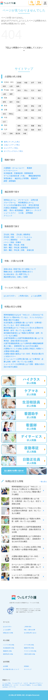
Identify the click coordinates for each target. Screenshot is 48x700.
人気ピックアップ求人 (12, 145)
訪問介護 (34, 200)
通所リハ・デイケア (33, 210)
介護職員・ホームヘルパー (14, 168)
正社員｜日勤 (9, 237)
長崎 (32, 130)
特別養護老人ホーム (26, 203)
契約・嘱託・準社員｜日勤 (14, 250)
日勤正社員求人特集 (29, 654)
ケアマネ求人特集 (29, 644)
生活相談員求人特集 (8, 648)
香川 (25, 126)
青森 (25, 82)
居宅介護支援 (34, 205)
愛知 (32, 106)
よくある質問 (36, 296)
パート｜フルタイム (24, 237)
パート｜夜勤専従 (10, 240)
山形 (11, 86)
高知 (39, 126)
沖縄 (24, 133)
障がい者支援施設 (16, 210)
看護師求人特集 (7, 651)
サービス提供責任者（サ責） (15, 176)
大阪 (19, 110)
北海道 (19, 82)
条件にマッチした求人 (12, 142)
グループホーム (10, 203)
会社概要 (5, 666)
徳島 (19, 126)
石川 (32, 90)
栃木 (11, 102)
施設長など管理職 (22, 178)
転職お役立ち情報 (8, 632)
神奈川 (26, 98)
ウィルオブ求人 (6, 683)
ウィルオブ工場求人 (25, 685)
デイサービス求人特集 (30, 651)
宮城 (39, 82)
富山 (25, 90)
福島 (17, 86)
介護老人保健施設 (10, 208)
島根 (25, 118)
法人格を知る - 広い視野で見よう (16, 274)
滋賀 (32, 110)
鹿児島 (18, 133)
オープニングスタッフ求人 (13, 151)
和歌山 (11, 114)
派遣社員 (30, 250)
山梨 (4, 94)
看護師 (29, 168)
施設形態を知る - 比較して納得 (16, 277)
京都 (25, 110)
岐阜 (19, 106)
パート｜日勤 (25, 240)
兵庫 (39, 110)
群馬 (4, 102)
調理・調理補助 (10, 181)
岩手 (32, 82)
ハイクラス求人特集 (8, 644)
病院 (5, 210)
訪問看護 (29, 213)
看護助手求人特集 (29, 648)
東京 (19, 98)
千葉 (32, 98)
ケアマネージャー (10, 171)
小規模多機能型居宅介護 (29, 208)
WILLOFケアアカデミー (36, 683)
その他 (20, 213)
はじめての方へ (10, 296)
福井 (39, 90)
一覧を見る (43, 481)
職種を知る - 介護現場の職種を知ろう (18, 272)
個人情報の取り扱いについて (11, 669)
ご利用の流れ (23, 296)
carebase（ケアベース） (9, 687)
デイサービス (23, 200)
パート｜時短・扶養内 (12, 242)
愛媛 (32, 126)
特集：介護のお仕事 (29, 629)
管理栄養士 (8, 178)
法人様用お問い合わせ (30, 632)
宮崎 (11, 133)
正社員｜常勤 (9, 234)
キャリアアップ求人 (11, 148)
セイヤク (16, 685)
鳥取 (19, 118)
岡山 (32, 118)
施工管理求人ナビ (7, 685)
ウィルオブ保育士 (37, 685)
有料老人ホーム (10, 200)
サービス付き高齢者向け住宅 (15, 205)
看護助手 (34, 178)
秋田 (4, 86)
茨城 (17, 102)
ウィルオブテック (17, 683)
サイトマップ (27, 669)
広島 (39, 118)
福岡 (19, 130)
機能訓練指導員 (35, 176)
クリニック (8, 216)
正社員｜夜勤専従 (23, 234)
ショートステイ (10, 213)
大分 (4, 133)
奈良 (4, 114)
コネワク (25, 683)
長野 (11, 94)
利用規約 (26, 666)
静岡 (25, 106)
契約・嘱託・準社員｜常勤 (14, 245)
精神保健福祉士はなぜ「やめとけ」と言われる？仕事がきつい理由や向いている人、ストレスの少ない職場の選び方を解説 (23, 317)
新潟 (19, 90)
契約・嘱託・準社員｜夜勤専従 (16, 247)
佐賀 (25, 130)
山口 (4, 122)
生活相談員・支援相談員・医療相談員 (18, 173)
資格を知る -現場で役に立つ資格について (20, 269)
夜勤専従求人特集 (8, 654)
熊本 (39, 130)
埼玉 (39, 98)
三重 (39, 106)
